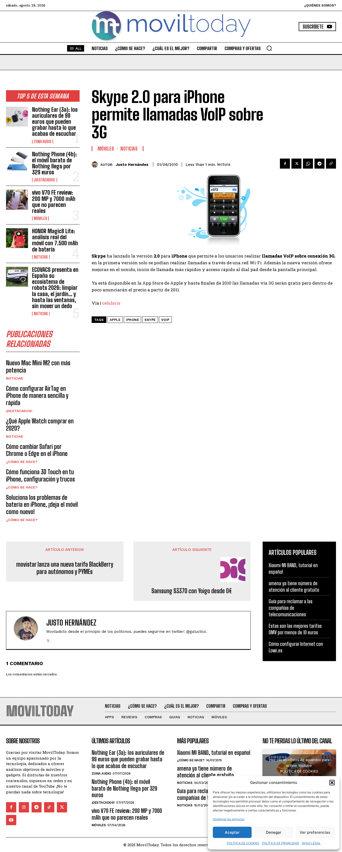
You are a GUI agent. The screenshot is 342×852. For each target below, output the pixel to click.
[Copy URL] (331, 164)
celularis (111, 303)
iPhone (132, 320)
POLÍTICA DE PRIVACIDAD (280, 843)
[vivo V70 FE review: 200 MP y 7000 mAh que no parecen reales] (17, 199)
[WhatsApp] (308, 164)
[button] (331, 782)
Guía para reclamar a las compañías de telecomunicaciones (290, 607)
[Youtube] (11, 820)
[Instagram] (24, 807)
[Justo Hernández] (96, 164)
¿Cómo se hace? (22, 461)
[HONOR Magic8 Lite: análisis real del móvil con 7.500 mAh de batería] (17, 238)
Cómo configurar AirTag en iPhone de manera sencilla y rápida (37, 396)
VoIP (165, 320)
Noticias (41, 257)
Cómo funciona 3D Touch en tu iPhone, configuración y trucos (40, 475)
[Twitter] (296, 164)
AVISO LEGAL (311, 843)
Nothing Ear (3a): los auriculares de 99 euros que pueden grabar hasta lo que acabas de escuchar (55, 121)
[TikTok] (49, 807)
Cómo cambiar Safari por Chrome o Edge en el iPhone (37, 450)
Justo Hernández (132, 164)
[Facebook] (285, 164)
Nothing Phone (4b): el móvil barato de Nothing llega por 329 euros (54, 163)
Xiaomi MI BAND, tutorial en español (213, 752)
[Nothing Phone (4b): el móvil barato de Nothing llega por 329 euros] (17, 161)
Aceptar (232, 832)
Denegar (273, 832)
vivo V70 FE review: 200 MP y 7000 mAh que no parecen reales (53, 201)
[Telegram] (319, 164)
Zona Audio (42, 142)
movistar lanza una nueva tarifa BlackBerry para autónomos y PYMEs (64, 568)
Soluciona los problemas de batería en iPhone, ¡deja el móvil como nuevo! (42, 505)
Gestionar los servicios (228, 819)
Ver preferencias (315, 832)
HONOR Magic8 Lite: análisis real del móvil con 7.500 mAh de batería (55, 240)
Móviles (40, 218)
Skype (150, 320)
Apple (115, 320)
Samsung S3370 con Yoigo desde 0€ (191, 590)
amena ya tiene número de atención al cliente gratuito (205, 771)
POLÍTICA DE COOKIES (243, 843)
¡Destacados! (44, 180)
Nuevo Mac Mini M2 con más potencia (38, 366)
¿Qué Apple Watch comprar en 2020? (40, 424)
